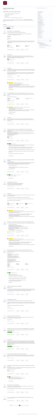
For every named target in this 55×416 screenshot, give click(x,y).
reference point (9, 339)
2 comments (8, 267)
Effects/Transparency (40, 23)
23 (25, 405)
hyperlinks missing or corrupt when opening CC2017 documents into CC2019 (19, 129)
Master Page (9, 193)
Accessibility (39, 15)
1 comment (8, 47)
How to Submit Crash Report (28, 19)
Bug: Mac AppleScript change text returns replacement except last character (19, 249)
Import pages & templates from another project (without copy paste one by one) (20, 397)
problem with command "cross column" (13, 315)
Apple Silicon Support (40, 17)
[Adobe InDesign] (5, 3)
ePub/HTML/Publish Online (40, 24)
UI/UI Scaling (39, 37)
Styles (38, 35)
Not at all (18, 49)
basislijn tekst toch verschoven (12, 182)
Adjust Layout (39, 16)
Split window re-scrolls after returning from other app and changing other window (20, 221)
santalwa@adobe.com (19, 83)
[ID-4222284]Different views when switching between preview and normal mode (20, 93)
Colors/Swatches (39, 20)
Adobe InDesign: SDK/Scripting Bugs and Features (44, 45)
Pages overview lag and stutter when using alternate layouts (17, 353)
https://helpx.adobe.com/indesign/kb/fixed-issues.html (15, 280)
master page (9, 68)
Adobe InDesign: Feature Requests (43, 44)
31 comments (8, 371)
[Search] (50, 40)
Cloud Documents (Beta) (40, 19)
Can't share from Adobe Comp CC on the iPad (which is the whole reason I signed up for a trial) (20, 366)
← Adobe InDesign (5, 9)
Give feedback (41, 42)
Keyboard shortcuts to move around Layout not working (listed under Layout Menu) (20, 328)
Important (22, 49)
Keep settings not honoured (11, 299)
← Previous (10, 405)
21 (22, 405)
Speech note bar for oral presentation (13, 384)
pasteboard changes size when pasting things (14, 286)
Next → (28, 405)
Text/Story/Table (39, 36)
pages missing (9, 54)
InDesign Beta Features (41, 47)
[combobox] (44, 40)
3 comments (8, 205)
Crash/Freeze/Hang (40, 21)
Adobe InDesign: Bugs (41, 43)
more (11, 262)
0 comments (8, 186)
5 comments (8, 169)
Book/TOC (39, 18)
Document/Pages (11, 47)
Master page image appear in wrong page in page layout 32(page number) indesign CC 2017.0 (20, 160)
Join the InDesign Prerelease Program (8, 20)
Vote (4, 33)
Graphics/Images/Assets (40, 25)
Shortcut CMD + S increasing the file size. (13, 31)
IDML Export (39, 26)
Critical (27, 49)
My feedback (12, 28)
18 (18, 405)
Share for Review (39, 34)
